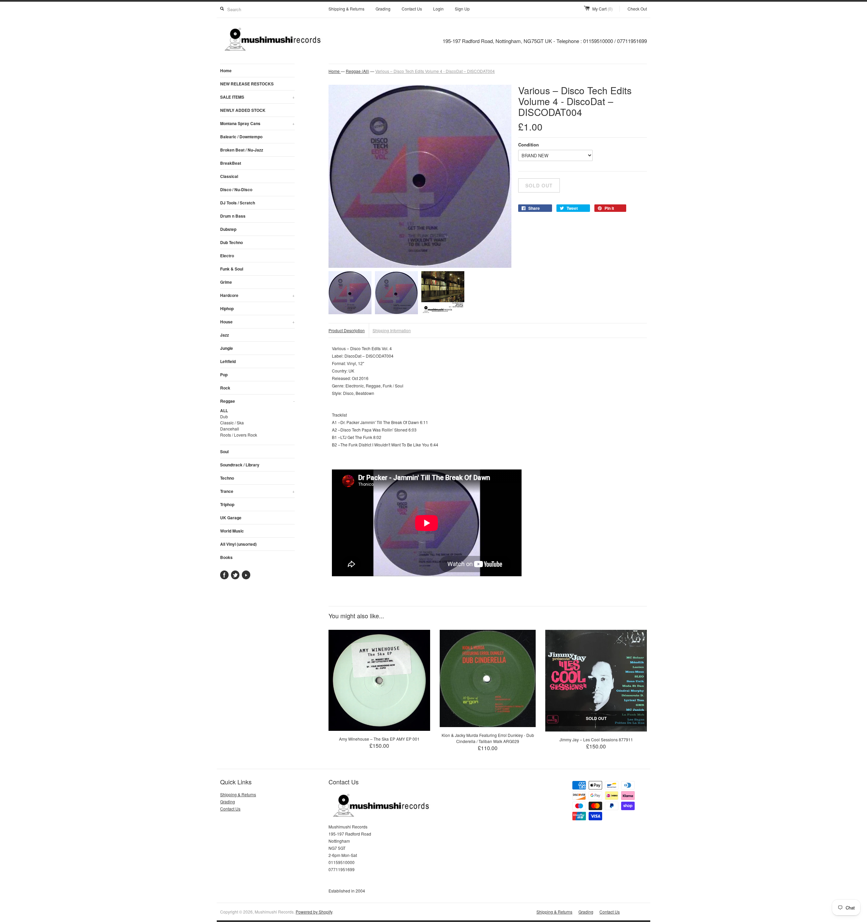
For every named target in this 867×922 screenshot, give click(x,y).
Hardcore (257, 295)
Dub (224, 416)
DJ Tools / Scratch (237, 203)
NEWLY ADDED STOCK (243, 110)
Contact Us (412, 9)
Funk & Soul (231, 269)
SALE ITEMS (257, 97)
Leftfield (228, 361)
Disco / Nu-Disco (236, 189)
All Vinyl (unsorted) (238, 544)
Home (226, 70)
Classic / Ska (232, 422)
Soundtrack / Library (239, 465)
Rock (225, 388)
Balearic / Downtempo (241, 137)
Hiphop (227, 308)
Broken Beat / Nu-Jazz (241, 150)
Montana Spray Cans (257, 123)
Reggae (257, 401)
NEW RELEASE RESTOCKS (247, 84)
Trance (257, 491)
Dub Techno (231, 242)
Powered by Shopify (314, 912)
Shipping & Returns (346, 9)
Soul (224, 451)
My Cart (602, 9)
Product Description (347, 330)
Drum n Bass (233, 216)
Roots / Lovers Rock (238, 435)
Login (438, 9)
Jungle (226, 348)
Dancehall (229, 429)
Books (226, 557)
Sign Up (462, 9)
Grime (226, 282)
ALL (224, 410)
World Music (232, 531)
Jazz (224, 335)
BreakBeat (230, 163)
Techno (227, 478)
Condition (528, 144)
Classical (229, 176)
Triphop (227, 504)
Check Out (637, 9)
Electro (227, 256)
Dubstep (228, 229)
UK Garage (230, 518)
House (257, 322)
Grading (383, 9)
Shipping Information (392, 330)
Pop (224, 375)
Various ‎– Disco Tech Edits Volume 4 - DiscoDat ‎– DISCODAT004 (435, 71)
